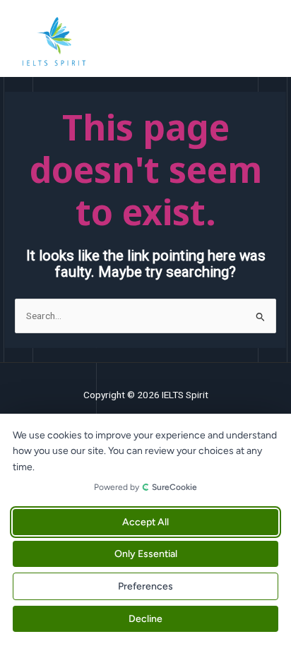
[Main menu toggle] (263, 42)
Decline (145, 619)
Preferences (145, 586)
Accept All (145, 522)
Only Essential (145, 554)
